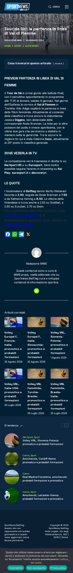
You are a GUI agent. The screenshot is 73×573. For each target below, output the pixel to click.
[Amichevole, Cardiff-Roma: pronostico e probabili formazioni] (11, 458)
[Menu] (67, 7)
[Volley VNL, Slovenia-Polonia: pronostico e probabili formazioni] (60, 322)
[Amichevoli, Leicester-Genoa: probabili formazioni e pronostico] (11, 495)
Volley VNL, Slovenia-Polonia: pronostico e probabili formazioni (43, 442)
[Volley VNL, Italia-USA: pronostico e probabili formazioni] (13, 374)
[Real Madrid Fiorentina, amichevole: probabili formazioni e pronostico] (11, 477)
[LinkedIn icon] (36, 290)
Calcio (26, 455)
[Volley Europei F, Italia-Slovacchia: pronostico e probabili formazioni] (36, 322)
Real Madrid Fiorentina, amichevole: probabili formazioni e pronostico (45, 478)
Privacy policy (58, 568)
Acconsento (15, 568)
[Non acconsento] (68, 560)
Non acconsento (37, 568)
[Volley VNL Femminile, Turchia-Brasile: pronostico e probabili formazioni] (36, 374)
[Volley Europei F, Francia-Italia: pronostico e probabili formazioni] (13, 322)
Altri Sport (28, 437)
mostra (58, 63)
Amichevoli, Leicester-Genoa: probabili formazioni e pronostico (43, 497)
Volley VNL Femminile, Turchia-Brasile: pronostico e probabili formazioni (36, 396)
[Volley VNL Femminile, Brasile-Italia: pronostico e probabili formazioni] (60, 374)
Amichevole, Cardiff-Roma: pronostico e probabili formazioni (43, 460)
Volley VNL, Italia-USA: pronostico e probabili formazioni (13, 392)
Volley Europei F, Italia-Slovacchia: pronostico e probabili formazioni (36, 345)
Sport (37, 437)
